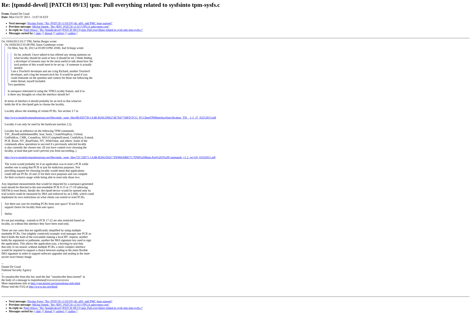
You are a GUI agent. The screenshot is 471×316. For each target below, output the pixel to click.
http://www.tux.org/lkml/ (43, 286)
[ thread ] (48, 33)
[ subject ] (60, 33)
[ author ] (72, 33)
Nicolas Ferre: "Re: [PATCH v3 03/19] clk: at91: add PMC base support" (70, 23)
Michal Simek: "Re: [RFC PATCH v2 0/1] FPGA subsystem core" (71, 26)
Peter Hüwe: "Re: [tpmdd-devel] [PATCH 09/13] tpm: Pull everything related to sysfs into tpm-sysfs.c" (83, 29)
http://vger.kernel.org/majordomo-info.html (55, 283)
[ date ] (38, 33)
